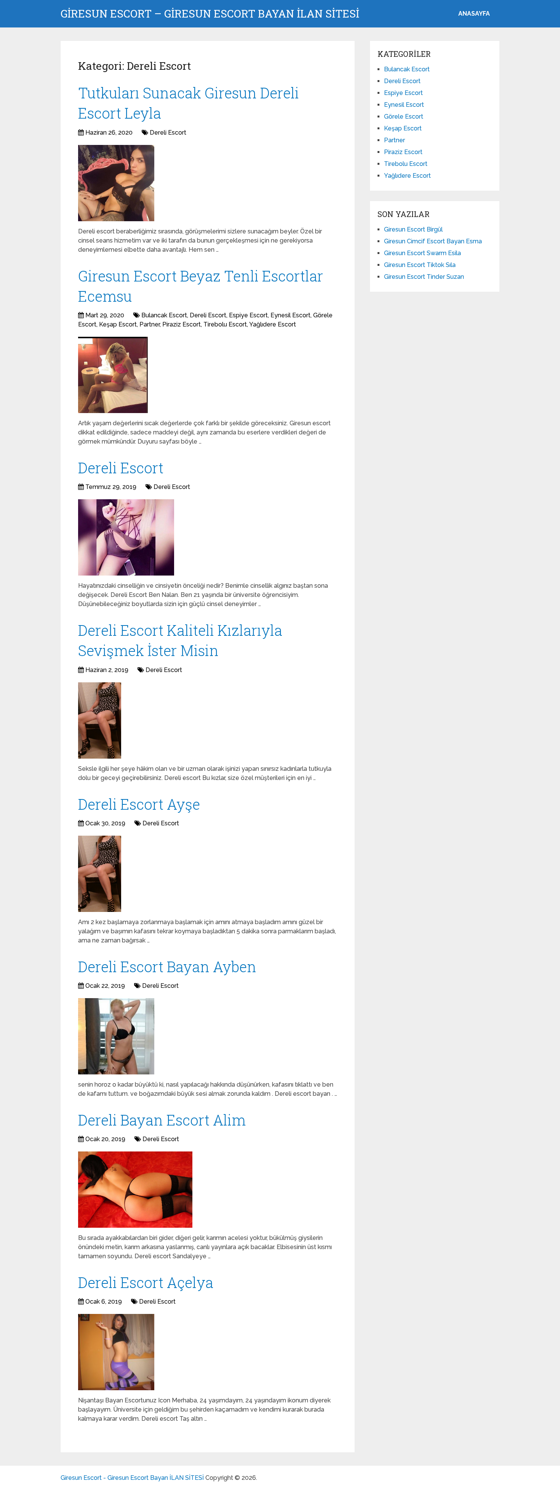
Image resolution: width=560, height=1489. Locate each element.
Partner (149, 324)
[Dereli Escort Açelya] (116, 1352)
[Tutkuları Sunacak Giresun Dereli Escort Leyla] (116, 183)
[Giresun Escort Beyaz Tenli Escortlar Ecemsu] (113, 375)
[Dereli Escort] (126, 537)
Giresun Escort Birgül (413, 229)
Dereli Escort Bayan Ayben (167, 966)
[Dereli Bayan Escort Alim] (135, 1189)
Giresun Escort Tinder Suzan (424, 276)
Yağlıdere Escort (272, 324)
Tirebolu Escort (225, 324)
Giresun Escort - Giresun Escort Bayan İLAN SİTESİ (132, 1477)
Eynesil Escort (290, 315)
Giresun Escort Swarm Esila (422, 253)
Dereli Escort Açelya (145, 1282)
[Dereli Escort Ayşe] (99, 874)
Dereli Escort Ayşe (139, 804)
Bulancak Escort (164, 315)
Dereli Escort (168, 132)
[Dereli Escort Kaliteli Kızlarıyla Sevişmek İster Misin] (99, 720)
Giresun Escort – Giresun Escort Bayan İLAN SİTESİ (210, 13)
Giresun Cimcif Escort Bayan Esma (433, 241)
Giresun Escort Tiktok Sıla (420, 265)
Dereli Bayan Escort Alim (162, 1119)
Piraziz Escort (181, 324)
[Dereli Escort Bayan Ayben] (116, 1036)
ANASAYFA (474, 13)
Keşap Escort (118, 324)
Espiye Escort (248, 315)
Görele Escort (403, 116)
